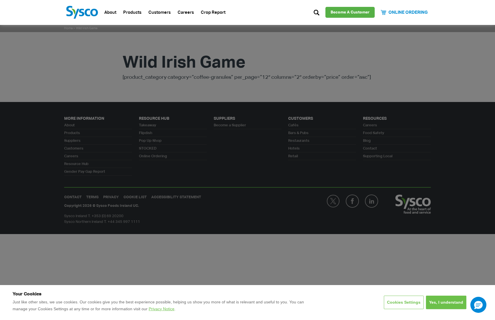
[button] (478, 305)
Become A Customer (350, 12)
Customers (159, 12)
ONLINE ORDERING (408, 12)
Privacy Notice (161, 309)
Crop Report (213, 12)
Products (132, 12)
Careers (186, 12)
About (110, 12)
